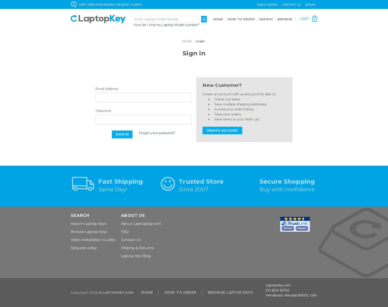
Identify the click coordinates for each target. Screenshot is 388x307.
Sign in (310, 4)
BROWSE (285, 19)
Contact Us (291, 4)
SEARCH (266, 19)
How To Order (241, 19)
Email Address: (106, 89)
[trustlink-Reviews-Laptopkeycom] (295, 224)
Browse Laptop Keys (89, 232)
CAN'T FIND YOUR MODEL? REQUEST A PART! (110, 4)
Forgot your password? (157, 133)
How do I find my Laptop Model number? (166, 25)
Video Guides (267, 4)
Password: (103, 111)
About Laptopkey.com (141, 224)
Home (218, 19)
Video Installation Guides (93, 240)
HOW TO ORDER (180, 292)
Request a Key (84, 248)
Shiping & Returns (137, 248)
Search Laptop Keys (88, 224)
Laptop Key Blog (136, 256)
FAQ (125, 232)
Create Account (222, 130)
